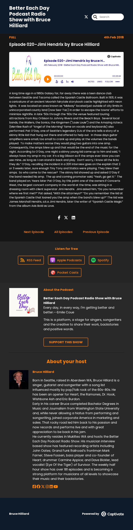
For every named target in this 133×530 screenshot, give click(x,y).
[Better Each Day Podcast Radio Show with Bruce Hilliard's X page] (86, 17)
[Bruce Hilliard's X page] (43, 486)
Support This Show (66, 342)
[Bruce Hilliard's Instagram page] (47, 486)
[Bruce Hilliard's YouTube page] (56, 486)
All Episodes (63, 232)
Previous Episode (96, 232)
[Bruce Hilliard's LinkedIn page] (51, 486)
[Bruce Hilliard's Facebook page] (34, 486)
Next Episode (34, 232)
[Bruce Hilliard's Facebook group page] (38, 486)
